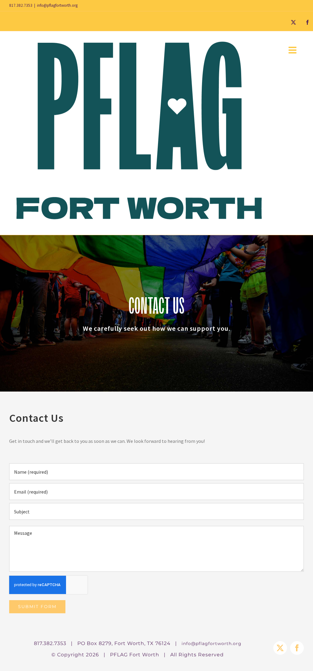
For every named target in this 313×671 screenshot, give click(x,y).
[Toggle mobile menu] (293, 50)
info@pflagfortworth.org (57, 5)
